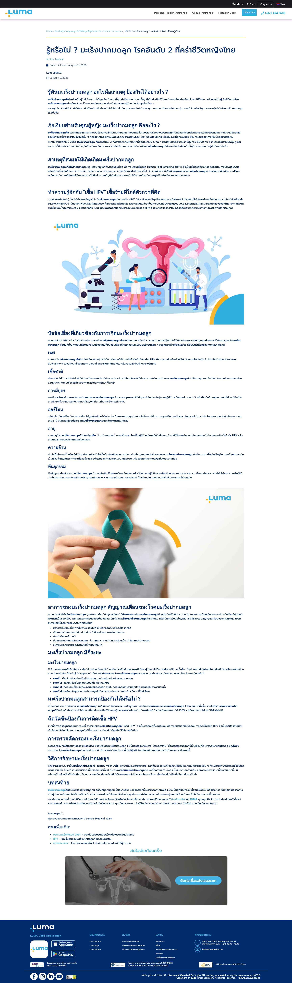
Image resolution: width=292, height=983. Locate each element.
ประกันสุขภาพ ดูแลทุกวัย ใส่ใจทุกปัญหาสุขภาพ (77, 31)
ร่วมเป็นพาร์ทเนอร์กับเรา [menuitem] (165, 957)
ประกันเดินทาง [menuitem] (95, 949)
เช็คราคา (249, 12)
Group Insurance (202, 12)
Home (49, 31)
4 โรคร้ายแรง (60, 843)
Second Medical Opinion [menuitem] (133, 949)
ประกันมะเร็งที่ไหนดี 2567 (67, 835)
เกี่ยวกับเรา (238, 4)
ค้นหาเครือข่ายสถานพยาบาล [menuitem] (133, 945)
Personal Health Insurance (170, 12)
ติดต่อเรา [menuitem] (159, 953)
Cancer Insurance (112, 31)
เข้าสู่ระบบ (266, 4)
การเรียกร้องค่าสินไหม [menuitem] (131, 941)
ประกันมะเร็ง (178, 799)
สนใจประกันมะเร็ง (146, 850)
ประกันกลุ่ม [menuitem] (94, 945)
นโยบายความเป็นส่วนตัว (249, 977)
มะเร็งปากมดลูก (57, 790)
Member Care (227, 12)
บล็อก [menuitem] (158, 945)
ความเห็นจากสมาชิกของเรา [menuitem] (166, 949)
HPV (55, 839)
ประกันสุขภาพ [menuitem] (95, 941)
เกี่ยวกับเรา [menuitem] (160, 941)
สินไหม (251, 4)
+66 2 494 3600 (274, 13)
